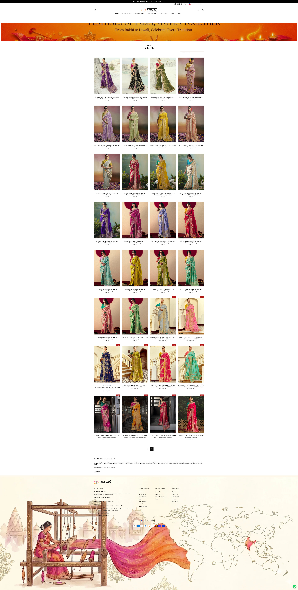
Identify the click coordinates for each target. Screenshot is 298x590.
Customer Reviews (143, 506)
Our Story (141, 491)
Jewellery (174, 499)
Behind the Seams (143, 496)
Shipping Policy (159, 494)
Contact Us (158, 491)
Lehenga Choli (175, 496)
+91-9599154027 (105, 513)
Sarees (173, 491)
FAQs (156, 499)
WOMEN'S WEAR (139, 13)
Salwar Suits (175, 494)
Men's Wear (175, 501)
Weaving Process (143, 501)
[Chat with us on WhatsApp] (294, 586)
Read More (97, 471)
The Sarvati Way (143, 494)
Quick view (107, 94)
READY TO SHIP (126, 13)
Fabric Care (141, 504)
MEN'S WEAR (152, 13)
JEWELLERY (163, 13)
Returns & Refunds (159, 496)
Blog (140, 499)
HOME (117, 13)
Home (148, 45)
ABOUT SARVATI (176, 13)
